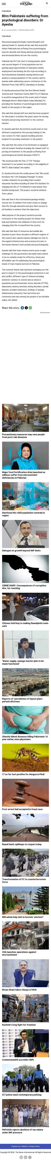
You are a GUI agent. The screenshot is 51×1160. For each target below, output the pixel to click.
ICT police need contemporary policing (21, 1094)
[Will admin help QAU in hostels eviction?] (25, 900)
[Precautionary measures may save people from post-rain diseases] (25, 418)
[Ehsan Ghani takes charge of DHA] (25, 973)
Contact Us (16, 1146)
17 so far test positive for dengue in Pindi (23, 774)
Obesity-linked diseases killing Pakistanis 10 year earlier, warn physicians (25, 738)
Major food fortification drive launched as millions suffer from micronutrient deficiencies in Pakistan (23, 475)
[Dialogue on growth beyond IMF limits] (25, 534)
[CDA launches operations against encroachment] (25, 935)
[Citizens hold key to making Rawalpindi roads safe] (25, 607)
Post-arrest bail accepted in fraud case (22, 809)
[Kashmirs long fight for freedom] (25, 1008)
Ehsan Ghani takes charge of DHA (19, 989)
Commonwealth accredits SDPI (18, 1059)
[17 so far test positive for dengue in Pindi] (25, 758)
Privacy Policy (34, 1146)
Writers (24, 1146)
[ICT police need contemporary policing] (25, 1078)
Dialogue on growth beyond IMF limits (21, 550)
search (47, 3)
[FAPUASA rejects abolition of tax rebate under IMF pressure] (25, 1113)
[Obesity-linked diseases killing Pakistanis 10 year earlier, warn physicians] (25, 720)
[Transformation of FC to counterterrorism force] (25, 863)
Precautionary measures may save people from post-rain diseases (23, 436)
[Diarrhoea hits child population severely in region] (25, 496)
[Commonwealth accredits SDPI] (25, 1043)
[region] (25, 333)
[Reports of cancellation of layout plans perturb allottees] (25, 682)
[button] (22, 307)
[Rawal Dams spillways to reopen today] (25, 828)
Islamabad (6, 11)
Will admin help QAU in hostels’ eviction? (22, 917)
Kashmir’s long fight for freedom (19, 1024)
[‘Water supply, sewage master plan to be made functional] (25, 644)
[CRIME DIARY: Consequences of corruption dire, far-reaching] (25, 569)
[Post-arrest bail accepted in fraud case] (25, 793)
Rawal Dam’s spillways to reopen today (21, 844)
